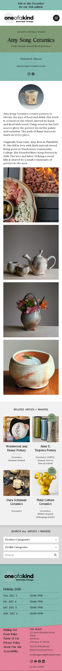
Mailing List (10, 630)
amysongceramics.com (31, 66)
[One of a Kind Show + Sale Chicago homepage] (18, 18)
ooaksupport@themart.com (45, 654)
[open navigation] (56, 18)
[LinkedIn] (43, 662)
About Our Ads (12, 647)
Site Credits (38, 666)
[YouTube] (35, 662)
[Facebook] (33, 74)
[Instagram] (29, 74)
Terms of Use (11, 638)
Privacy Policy (11, 643)
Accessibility (10, 651)
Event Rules (10, 634)
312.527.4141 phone (40, 646)
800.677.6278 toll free (41, 650)
